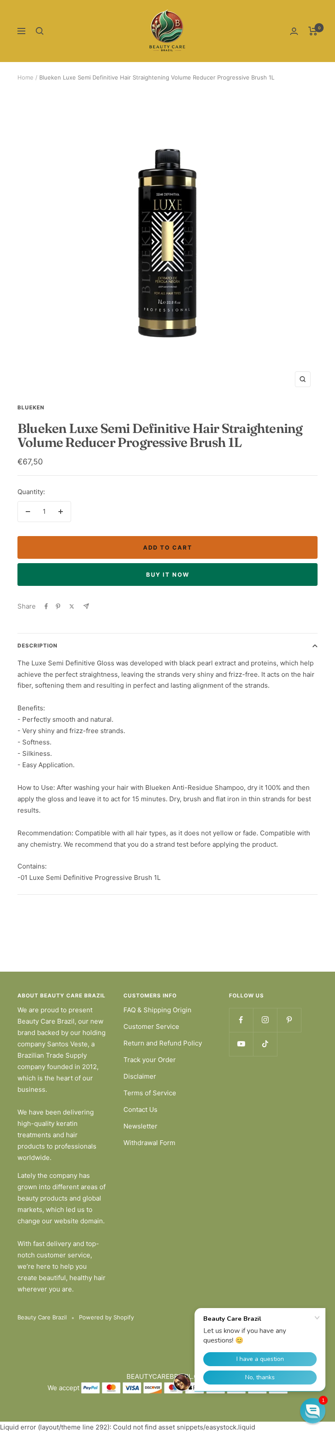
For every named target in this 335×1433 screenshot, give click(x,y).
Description (37, 645)
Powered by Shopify (106, 1317)
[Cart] (313, 31)
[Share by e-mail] (86, 606)
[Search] (40, 31)
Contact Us (140, 1109)
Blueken (30, 407)
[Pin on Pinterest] (58, 606)
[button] (312, 1410)
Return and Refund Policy (162, 1043)
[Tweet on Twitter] (71, 606)
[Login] (294, 31)
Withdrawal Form (149, 1143)
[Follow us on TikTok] (265, 1044)
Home (25, 77)
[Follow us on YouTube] (241, 1044)
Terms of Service (149, 1093)
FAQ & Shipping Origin (157, 1010)
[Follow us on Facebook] (241, 1020)
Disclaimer (139, 1076)
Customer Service (151, 1026)
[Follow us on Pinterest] (289, 1020)
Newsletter (140, 1126)
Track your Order (149, 1060)
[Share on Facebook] (46, 606)
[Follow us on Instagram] (265, 1020)
